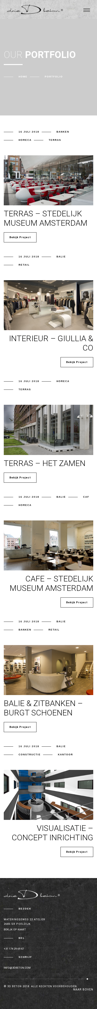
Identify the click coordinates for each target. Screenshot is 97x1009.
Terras (55, 140)
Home (23, 76)
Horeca (25, 140)
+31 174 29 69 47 (14, 948)
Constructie (30, 754)
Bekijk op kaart (15, 929)
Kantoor (65, 754)
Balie (61, 256)
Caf (86, 497)
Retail (24, 265)
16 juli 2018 (29, 131)
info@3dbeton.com (17, 967)
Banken (63, 131)
